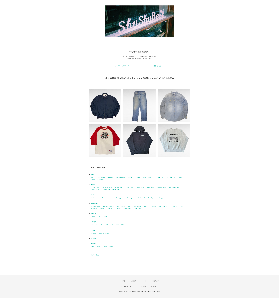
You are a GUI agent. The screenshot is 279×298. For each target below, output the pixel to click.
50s (112, 225)
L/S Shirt (131, 177)
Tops (92, 174)
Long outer (129, 187)
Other (111, 246)
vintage (93, 222)
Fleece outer (95, 189)
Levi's (130, 206)
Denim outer (140, 187)
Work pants (141, 198)
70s (102, 225)
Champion (137, 206)
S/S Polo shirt (160, 177)
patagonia (127, 208)
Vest (180, 177)
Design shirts (120, 177)
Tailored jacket (174, 187)
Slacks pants (106, 198)
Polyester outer (107, 187)
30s (122, 225)
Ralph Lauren (95, 206)
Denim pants (95, 198)
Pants (93, 195)
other (92, 252)
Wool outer (151, 187)
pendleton (137, 208)
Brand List (94, 203)
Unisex (93, 243)
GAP (182, 206)
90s (92, 225)
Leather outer (162, 187)
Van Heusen (121, 206)
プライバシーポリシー (128, 286)
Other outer (106, 189)
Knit (144, 177)
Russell (110, 208)
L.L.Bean (153, 206)
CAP (92, 255)
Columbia (94, 208)
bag (97, 255)
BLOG (144, 281)
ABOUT (133, 281)
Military (93, 213)
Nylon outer (119, 187)
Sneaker (93, 233)
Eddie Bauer (162, 206)
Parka (150, 177)
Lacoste (119, 208)
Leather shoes (104, 233)
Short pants (152, 198)
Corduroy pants (118, 198)
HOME (123, 281)
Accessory (95, 238)
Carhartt (103, 208)
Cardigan (101, 179)
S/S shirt (110, 177)
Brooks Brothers (108, 206)
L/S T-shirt (101, 177)
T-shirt (93, 177)
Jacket (93, 216)
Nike (145, 206)
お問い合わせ (157, 66)
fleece (93, 179)
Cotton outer (95, 187)
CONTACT (155, 281)
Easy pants (162, 198)
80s (97, 225)
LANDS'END (174, 206)
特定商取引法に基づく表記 (149, 286)
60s (107, 225)
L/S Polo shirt (172, 177)
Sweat (138, 177)
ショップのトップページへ (121, 66)
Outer (93, 184)
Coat (99, 216)
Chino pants (131, 198)
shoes (93, 230)
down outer (116, 189)
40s (117, 225)
